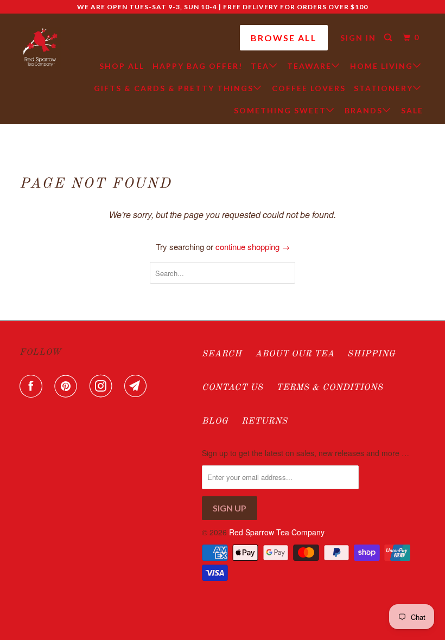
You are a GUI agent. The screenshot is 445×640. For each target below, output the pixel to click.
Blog (215, 421)
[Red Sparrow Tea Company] (40, 47)
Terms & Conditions (329, 387)
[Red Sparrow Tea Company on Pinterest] (67, 386)
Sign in (358, 37)
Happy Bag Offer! (197, 66)
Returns (264, 421)
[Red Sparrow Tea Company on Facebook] (33, 386)
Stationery (383, 88)
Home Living (381, 66)
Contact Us (232, 387)
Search (222, 354)
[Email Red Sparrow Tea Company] (137, 386)
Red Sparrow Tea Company (276, 532)
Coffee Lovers (309, 88)
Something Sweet (280, 110)
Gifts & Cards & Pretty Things (173, 88)
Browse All (284, 38)
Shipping (371, 354)
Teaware (309, 66)
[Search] (389, 37)
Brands (364, 110)
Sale (412, 110)
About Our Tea (294, 354)
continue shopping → (252, 246)
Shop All (121, 66)
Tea (260, 66)
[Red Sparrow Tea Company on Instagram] (103, 386)
